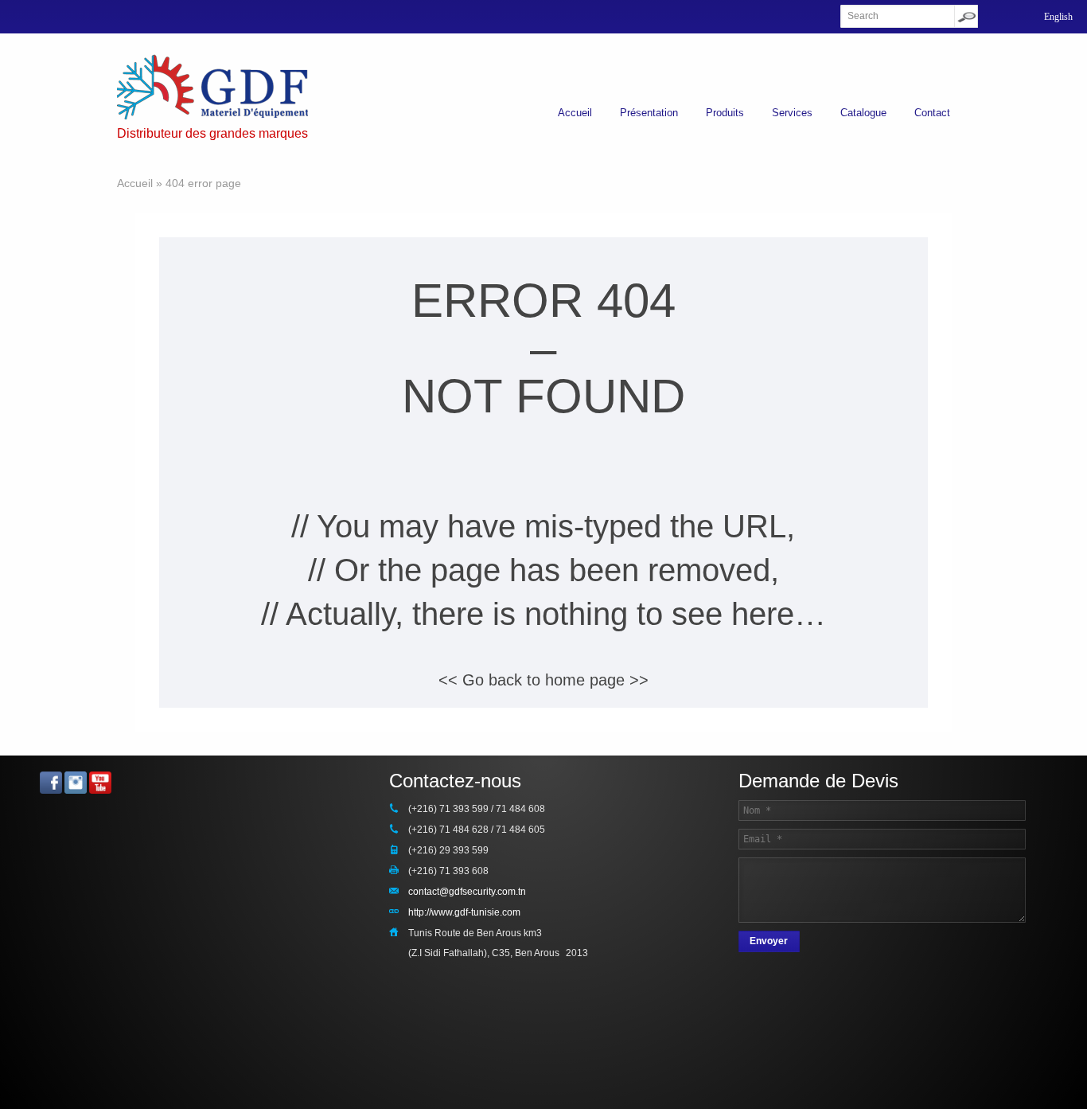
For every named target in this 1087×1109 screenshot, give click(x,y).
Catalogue (863, 113)
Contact (932, 113)
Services (792, 113)
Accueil (575, 113)
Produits (725, 113)
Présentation (649, 113)
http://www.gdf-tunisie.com (464, 912)
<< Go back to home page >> (543, 680)
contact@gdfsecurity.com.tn (467, 891)
